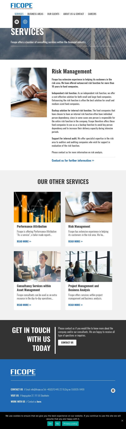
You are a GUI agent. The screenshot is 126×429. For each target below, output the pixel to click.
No (57, 423)
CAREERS (92, 14)
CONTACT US (67, 342)
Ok (50, 423)
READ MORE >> (24, 241)
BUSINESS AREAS (35, 14)
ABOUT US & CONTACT (73, 14)
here (39, 401)
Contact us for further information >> (73, 160)
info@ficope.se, (37, 389)
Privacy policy (70, 423)
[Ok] (122, 420)
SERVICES (19, 14)
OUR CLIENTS (53, 14)
